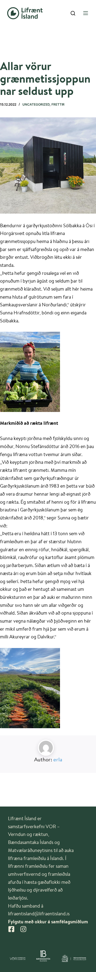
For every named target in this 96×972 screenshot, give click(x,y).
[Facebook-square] (11, 929)
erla (57, 759)
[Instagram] (23, 929)
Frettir (58, 104)
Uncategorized (36, 104)
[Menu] (85, 13)
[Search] (73, 13)
